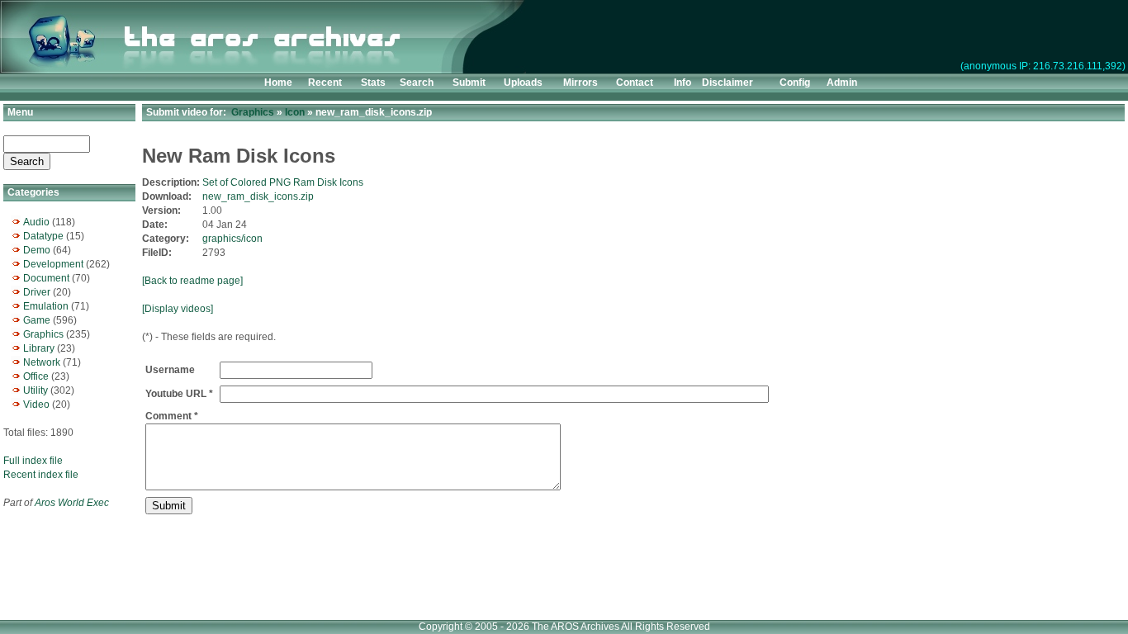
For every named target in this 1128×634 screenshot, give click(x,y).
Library (39, 348)
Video (36, 404)
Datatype (43, 236)
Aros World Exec (72, 503)
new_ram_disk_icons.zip (258, 196)
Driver (36, 292)
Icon (295, 112)
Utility (35, 390)
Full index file (33, 460)
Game (36, 320)
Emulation (46, 306)
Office (36, 376)
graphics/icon (232, 238)
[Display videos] (177, 309)
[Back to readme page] (192, 280)
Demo (36, 250)
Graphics (43, 334)
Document (46, 278)
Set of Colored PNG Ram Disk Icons (282, 182)
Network (41, 362)
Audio (36, 222)
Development (53, 264)
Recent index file (40, 474)
